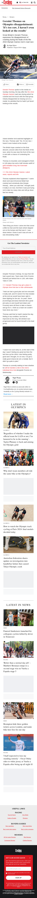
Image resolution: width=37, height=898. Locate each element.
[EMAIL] (17, 382)
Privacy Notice (25, 259)
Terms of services (23, 257)
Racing (4, 17)
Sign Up (18, 878)
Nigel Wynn (13, 45)
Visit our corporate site (25, 891)
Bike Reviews (27, 837)
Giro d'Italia (25, 815)
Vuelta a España (11, 818)
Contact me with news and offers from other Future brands (19, 873)
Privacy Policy (25, 884)
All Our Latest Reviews (10, 837)
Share (7, 84)
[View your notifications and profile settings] (17, 2)
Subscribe (25, 2)
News (24, 47)
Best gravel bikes (27, 826)
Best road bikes (10, 826)
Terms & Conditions (16, 885)
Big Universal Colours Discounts (21, 8)
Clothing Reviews (27, 840)
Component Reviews (9, 840)
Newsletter (30, 84)
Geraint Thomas (8, 90)
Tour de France (12, 815)
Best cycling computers (27, 829)
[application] (18, 335)
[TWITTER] (14, 382)
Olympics (12, 17)
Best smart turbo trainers (9, 829)
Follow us (21, 84)
